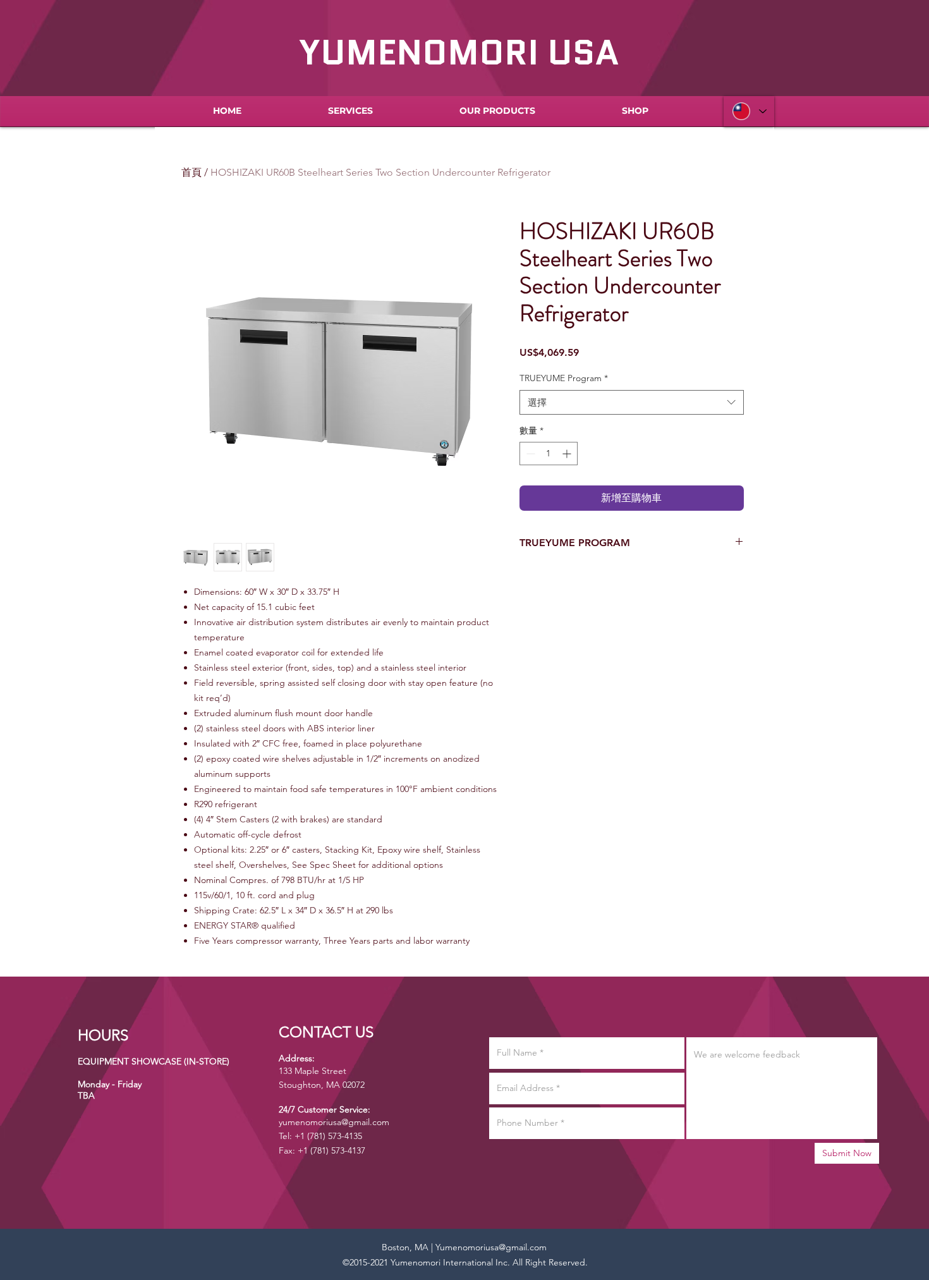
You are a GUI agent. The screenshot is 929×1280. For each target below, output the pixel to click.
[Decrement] (529, 453)
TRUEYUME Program (563, 378)
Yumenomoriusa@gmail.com (491, 1247)
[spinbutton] (548, 453)
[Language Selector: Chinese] (749, 111)
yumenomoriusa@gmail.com (334, 1122)
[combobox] (631, 402)
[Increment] (568, 453)
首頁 (191, 172)
